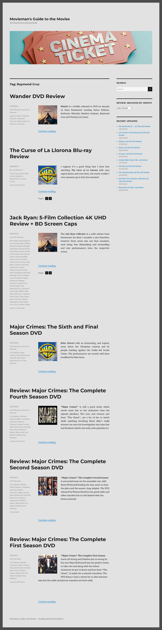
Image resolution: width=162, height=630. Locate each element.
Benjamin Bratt (16, 246)
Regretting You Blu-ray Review (131, 187)
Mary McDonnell (23, 355)
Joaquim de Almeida (18, 270)
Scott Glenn (14, 297)
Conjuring (14, 173)
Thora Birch (23, 302)
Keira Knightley (16, 273)
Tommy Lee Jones (17, 124)
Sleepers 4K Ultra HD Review (130, 141)
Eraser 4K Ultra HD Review (129, 148)
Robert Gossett (16, 435)
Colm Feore (14, 254)
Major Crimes (23, 424)
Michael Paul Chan (17, 358)
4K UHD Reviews (17, 237)
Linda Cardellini (16, 176)
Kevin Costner (23, 275)
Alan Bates (14, 241)
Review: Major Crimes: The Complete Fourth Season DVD (58, 393)
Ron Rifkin (19, 291)
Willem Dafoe (24, 304)
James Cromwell (21, 265)
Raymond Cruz (23, 121)
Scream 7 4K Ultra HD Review (130, 154)
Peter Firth (22, 283)
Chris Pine (14, 251)
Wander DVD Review (37, 96)
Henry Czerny (19, 262)
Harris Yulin (14, 259)
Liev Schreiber (16, 278)
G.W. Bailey (14, 353)
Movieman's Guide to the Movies (40, 19)
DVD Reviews (15, 110)
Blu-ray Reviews (16, 170)
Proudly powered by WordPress (51, 619)
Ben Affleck (25, 243)
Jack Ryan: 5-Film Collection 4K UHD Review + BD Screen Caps (58, 220)
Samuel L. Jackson (22, 294)
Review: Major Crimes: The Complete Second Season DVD (58, 464)
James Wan (23, 173)
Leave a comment (17, 185)
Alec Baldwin (24, 241)
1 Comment (14, 512)
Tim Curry (14, 304)
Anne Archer (15, 243)
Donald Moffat (21, 257)
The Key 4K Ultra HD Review (130, 166)
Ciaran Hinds (24, 251)
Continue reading (47, 131)
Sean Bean (24, 297)
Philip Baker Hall (17, 286)
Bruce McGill (24, 249)
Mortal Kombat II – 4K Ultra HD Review (134, 126)
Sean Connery (15, 299)
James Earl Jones (17, 267)
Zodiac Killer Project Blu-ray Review (133, 160)
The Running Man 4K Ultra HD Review (134, 172)
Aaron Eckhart (16, 116)
